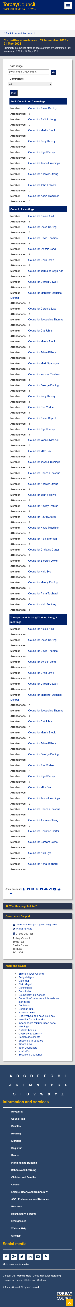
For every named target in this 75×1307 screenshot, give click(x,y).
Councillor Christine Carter (43, 549)
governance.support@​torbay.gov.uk (36, 924)
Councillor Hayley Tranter (43, 506)
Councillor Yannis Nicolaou (43, 440)
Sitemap (16, 1235)
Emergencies (18, 1221)
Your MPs (24, 1051)
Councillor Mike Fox (39, 451)
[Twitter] (22, 1257)
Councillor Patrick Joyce (42, 516)
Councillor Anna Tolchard (43, 593)
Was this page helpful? (23, 906)
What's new (25, 1044)
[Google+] (14, 1257)
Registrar (16, 1148)
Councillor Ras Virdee (41, 407)
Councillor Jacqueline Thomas (45, 319)
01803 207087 (24, 929)
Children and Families (23, 1177)
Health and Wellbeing (23, 1213)
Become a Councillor (30, 1054)
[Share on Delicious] (50, 888)
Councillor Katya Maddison (43, 196)
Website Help (18, 1228)
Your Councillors (28, 1047)
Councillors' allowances (32, 995)
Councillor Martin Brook (42, 130)
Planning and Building (24, 1162)
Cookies (41, 1280)
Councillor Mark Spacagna (43, 363)
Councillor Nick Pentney (42, 604)
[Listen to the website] (9, 892)
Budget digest (26, 977)
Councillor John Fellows (42, 185)
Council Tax (18, 1118)
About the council (16, 966)
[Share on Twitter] (28, 888)
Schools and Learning (23, 1170)
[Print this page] (61, 888)
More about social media (16, 1264)
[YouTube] (38, 1257)
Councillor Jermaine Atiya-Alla (45, 271)
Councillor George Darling (43, 385)
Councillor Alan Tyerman (42, 538)
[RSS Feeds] (46, 1257)
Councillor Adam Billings (42, 352)
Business (16, 1206)
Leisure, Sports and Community (29, 1192)
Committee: (17, 78)
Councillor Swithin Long (42, 119)
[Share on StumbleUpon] (46, 888)
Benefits (16, 1126)
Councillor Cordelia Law (42, 308)
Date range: (17, 66)
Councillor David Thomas (43, 238)
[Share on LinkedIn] (42, 888)
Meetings (24, 1026)
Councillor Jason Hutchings (44, 163)
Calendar (24, 980)
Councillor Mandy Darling (43, 582)
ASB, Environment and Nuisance (30, 1199)
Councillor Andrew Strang (43, 174)
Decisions (24, 1005)
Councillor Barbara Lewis (43, 560)
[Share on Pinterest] (37, 888)
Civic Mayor (25, 984)
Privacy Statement (25, 1280)
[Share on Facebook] (24, 888)
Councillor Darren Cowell (43, 281)
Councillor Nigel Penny (41, 152)
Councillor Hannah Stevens (44, 473)
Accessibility (53, 1275)
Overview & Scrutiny (30, 1033)
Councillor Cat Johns (40, 330)
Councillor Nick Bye (39, 571)
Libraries (16, 1140)
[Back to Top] (69, 1302)
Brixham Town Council (31, 973)
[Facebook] (6, 1257)
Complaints (39, 1275)
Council (15, 1184)
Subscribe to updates (31, 1040)
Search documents (29, 1037)
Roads (15, 1155)
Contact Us (9, 1275)
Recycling (17, 1111)
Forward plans (27, 1012)
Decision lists (26, 1009)
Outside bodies (27, 1030)
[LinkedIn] (30, 1257)
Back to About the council (20, 33)
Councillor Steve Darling (42, 108)
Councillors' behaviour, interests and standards (39, 999)
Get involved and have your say (37, 1016)
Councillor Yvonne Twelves (44, 374)
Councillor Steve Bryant (42, 418)
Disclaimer (8, 1280)
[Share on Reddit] (55, 888)
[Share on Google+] (33, 888)
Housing (16, 1133)
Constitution (25, 991)
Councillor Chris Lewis (41, 260)
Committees (25, 987)
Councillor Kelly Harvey (41, 141)
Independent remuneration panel (37, 1023)
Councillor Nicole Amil (41, 216)
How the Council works (32, 1019)
